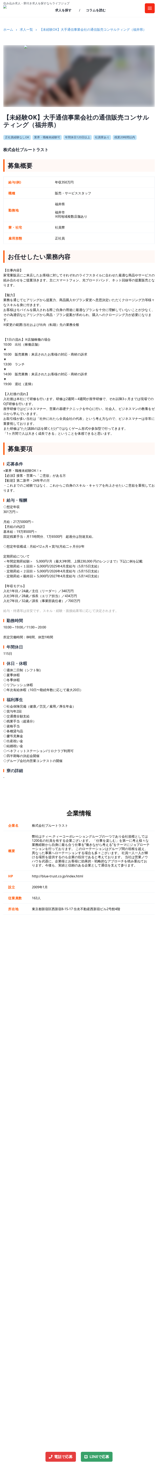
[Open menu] (150, 8)
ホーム (8, 29)
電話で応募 (63, 1456)
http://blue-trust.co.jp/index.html (57, 876)
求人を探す (63, 10)
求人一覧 (26, 29)
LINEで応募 (99, 1456)
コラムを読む (96, 10)
